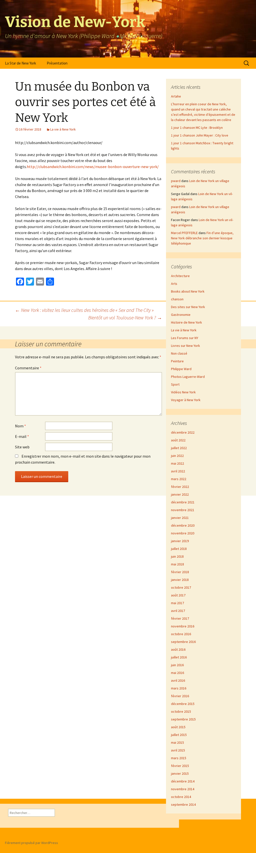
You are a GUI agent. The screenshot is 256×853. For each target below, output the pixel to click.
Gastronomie (180, 314)
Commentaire (28, 367)
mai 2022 (177, 463)
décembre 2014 (182, 781)
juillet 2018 (179, 548)
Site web (22, 446)
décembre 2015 (182, 703)
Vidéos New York (183, 392)
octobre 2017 (181, 587)
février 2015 (180, 765)
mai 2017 (177, 603)
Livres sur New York (185, 345)
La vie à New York (63, 129)
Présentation (57, 63)
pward (175, 181)
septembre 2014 (183, 804)
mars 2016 (178, 688)
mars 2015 (178, 758)
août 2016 (178, 649)
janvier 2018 (180, 579)
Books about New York (187, 291)
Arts (174, 283)
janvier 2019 (180, 541)
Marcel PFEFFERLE (184, 233)
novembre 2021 (182, 510)
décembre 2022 (182, 432)
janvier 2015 (180, 773)
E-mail (22, 436)
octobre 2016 (181, 634)
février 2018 (180, 572)
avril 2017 (178, 610)
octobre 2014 (181, 796)
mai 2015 (177, 742)
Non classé (179, 353)
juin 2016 (177, 665)
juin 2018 (177, 556)
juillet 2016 (179, 657)
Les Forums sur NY (184, 338)
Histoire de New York (186, 322)
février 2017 (180, 618)
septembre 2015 (183, 719)
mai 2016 (177, 672)
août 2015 (178, 727)
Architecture (180, 276)
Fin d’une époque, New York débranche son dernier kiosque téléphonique (202, 238)
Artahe (176, 96)
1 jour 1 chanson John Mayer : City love (199, 135)
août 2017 (178, 595)
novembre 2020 (182, 533)
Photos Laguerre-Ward (188, 376)
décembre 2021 (182, 502)
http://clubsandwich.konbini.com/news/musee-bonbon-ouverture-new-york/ (93, 166)
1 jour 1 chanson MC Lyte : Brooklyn (197, 127)
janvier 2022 (180, 494)
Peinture (177, 361)
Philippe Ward (181, 369)
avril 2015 (178, 750)
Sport (175, 384)
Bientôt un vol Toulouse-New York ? (125, 317)
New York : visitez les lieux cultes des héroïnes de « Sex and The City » (84, 310)
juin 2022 (177, 455)
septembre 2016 (183, 641)
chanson (177, 299)
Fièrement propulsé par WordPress (31, 842)
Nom (20, 425)
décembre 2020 (182, 525)
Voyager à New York (185, 400)
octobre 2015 (181, 711)
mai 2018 (177, 564)
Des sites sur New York (188, 307)
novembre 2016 (182, 626)
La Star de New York (20, 63)
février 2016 (180, 696)
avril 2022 (178, 471)
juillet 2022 (179, 448)
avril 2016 (178, 680)
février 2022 (180, 486)
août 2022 (178, 440)
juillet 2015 (179, 734)
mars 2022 (178, 479)
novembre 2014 (182, 789)
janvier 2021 (180, 517)
